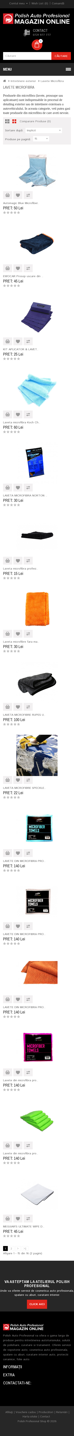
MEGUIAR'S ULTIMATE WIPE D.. (23, 1227)
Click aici (37, 1304)
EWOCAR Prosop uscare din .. (23, 276)
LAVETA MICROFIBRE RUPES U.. (24, 715)
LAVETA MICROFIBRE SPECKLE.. (24, 788)
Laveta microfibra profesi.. (20, 569)
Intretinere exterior (23, 81)
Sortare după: (14, 130)
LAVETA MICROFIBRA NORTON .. (25, 496)
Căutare (61, 56)
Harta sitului (30, 1417)
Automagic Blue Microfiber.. (21, 203)
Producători (46, 1412)
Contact (45, 1417)
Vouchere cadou (26, 1412)
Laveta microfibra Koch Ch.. (21, 422)
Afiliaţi (9, 1412)
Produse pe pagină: (18, 139)
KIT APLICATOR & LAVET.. (20, 349)
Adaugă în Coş (7, 195)
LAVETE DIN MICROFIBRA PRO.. (24, 861)
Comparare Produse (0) (35, 121)
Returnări (61, 1412)
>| (24, 1249)
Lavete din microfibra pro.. (20, 1080)
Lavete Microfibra (52, 81)
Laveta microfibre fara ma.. (21, 642)
